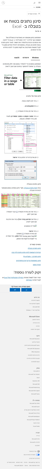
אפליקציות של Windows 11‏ (33, 310)
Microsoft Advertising (34, 387)
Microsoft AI (37, 371)
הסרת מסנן (37, 265)
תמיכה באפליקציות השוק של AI (32, 410)
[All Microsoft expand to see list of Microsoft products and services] (39, 2)
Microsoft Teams (35, 394)
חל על (37, 31)
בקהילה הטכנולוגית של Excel (13, 277)
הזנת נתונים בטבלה (30, 188)
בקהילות (29, 280)
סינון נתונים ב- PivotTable (32, 256)
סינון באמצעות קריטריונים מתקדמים (28, 260)
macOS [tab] (16, 57)
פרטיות (25, 462)
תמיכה (37, 7)
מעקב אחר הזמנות (35, 329)
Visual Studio (36, 426)
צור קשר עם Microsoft (34, 462)
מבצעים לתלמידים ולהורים (33, 358)
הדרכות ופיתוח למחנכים (34, 355)
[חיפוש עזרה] (35, 2)
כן (26, 290)
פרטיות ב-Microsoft (35, 442)
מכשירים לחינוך (36, 342)
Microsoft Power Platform (33, 419)
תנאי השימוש (19, 462)
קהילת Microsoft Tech (34, 413)
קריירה (38, 435)
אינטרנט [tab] (26, 57)
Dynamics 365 (36, 381)
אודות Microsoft (36, 439)
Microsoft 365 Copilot (34, 390)
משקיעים (37, 445)
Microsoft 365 (36, 307)
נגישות (26, 465)
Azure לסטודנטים (35, 361)
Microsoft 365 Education (34, 348)
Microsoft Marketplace (34, 416)
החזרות (38, 326)
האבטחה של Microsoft (34, 374)
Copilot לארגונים (35, 300)
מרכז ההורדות (36, 323)
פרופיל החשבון (36, 319)
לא (15, 290)
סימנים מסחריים (11, 462)
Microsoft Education (35, 338)
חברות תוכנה (36, 423)
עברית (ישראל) (32, 451)
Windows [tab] (35, 57)
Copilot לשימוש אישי (34, 303)
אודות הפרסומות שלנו (34, 465)
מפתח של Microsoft (35, 403)
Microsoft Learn (36, 406)
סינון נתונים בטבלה (34, 248)
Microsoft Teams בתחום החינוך (32, 345)
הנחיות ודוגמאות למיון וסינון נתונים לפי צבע (26, 252)
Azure (38, 377)
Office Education (36, 352)
